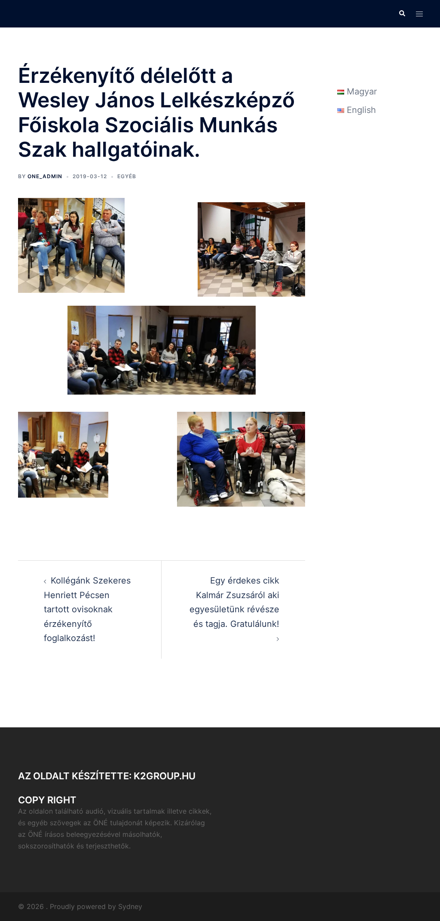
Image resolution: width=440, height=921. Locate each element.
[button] (401, 13)
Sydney (130, 906)
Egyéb (126, 176)
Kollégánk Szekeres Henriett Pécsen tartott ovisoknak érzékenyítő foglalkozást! (87, 609)
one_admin (45, 176)
